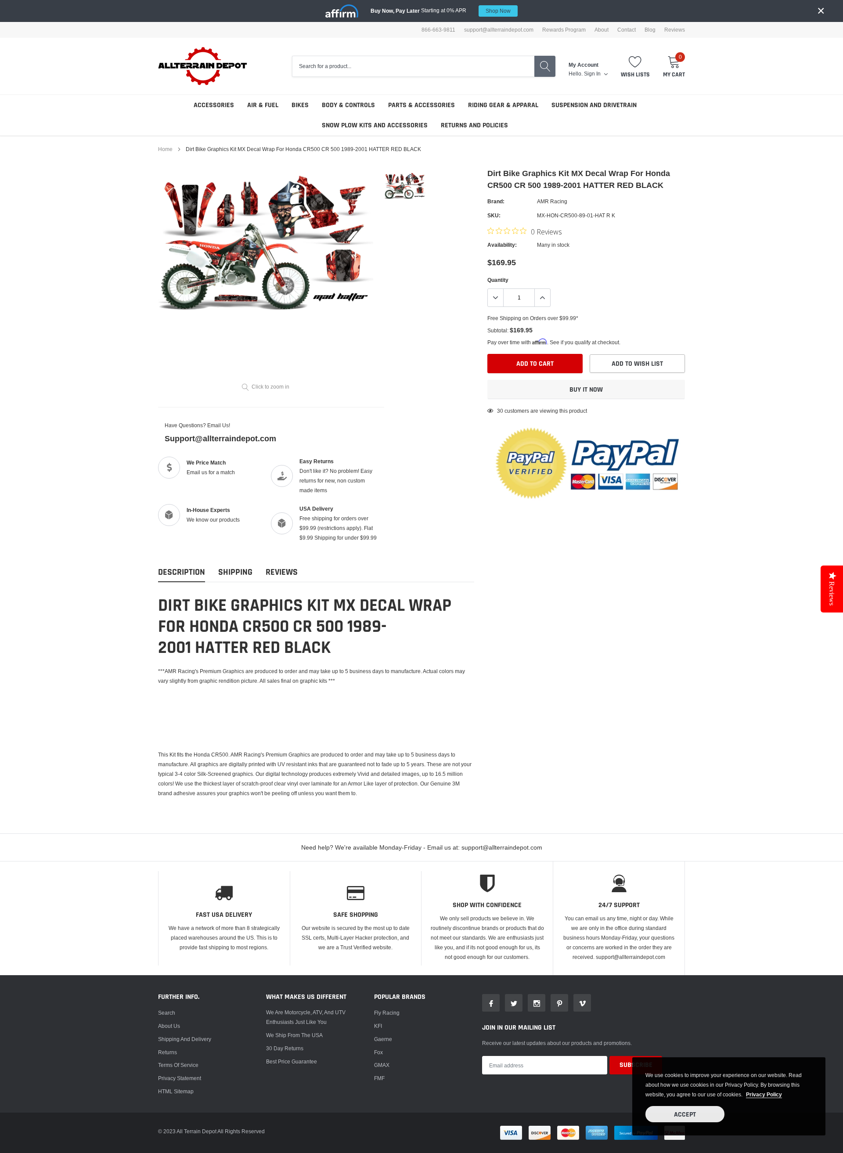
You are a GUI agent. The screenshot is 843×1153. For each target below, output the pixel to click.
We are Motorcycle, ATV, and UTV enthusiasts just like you (306, 1017)
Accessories (214, 105)
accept (685, 1114)
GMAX (381, 1065)
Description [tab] (181, 572)
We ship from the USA (294, 1035)
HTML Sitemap (176, 1091)
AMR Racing (552, 201)
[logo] (203, 66)
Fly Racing (387, 1012)
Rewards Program (564, 29)
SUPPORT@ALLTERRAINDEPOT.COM (498, 29)
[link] (405, 186)
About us (169, 1026)
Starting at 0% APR (441, 10)
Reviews (674, 29)
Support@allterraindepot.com (220, 438)
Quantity (497, 280)
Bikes (300, 105)
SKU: (494, 215)
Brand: (495, 201)
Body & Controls (348, 105)
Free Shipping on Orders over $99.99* (532, 318)
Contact (626, 29)
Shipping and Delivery (184, 1039)
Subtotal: (497, 330)
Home (165, 149)
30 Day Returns (284, 1048)
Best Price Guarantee (291, 1061)
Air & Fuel (262, 105)
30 (500, 410)
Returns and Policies (474, 125)
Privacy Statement (179, 1078)
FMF (379, 1078)
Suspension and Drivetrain (594, 105)
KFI (378, 1026)
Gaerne (383, 1039)
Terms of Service (178, 1065)
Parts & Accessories (421, 105)
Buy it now (586, 389)
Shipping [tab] (235, 572)
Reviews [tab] (282, 572)
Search (166, 1012)
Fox (378, 1052)
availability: (502, 244)
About (601, 29)
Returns (167, 1052)
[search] (544, 66)
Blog (650, 29)
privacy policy (764, 1094)
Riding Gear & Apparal (503, 105)
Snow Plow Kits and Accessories (375, 125)
